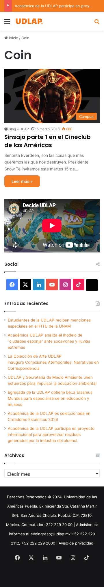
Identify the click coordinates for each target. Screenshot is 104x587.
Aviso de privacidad (76, 543)
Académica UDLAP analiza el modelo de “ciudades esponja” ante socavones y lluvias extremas (49, 341)
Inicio (13, 38)
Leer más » (22, 181)
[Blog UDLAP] (28, 21)
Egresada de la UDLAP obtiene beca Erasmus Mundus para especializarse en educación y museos (50, 398)
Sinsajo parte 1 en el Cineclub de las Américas (47, 141)
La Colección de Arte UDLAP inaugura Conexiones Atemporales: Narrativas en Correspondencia (53, 362)
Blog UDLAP (19, 129)
